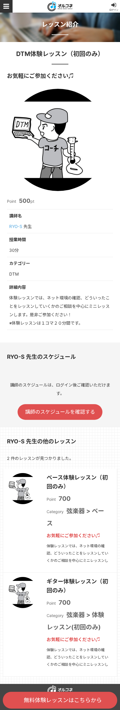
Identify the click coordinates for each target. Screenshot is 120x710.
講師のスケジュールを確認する (60, 412)
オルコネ (60, 6)
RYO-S (15, 226)
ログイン (113, 9)
